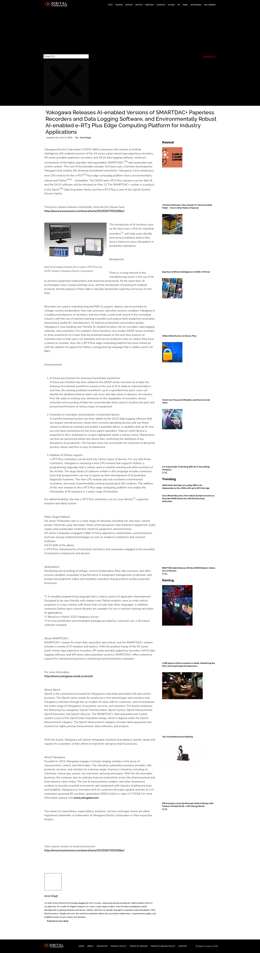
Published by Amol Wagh (57, 921)
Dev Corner (209, 5)
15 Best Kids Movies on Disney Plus (179, 336)
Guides (171, 5)
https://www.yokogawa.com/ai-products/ (68, 676)
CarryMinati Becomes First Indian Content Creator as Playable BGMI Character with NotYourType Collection (188, 498)
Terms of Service (138, 946)
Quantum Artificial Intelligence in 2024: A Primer (186, 272)
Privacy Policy (118, 946)
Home (81, 946)
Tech (110, 5)
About (90, 946)
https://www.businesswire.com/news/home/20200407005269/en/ (84, 211)
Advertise (102, 946)
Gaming (119, 5)
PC (179, 5)
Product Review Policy (163, 946)
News (185, 5)
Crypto (138, 5)
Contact (182, 946)
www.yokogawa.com (87, 798)
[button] (66, 31)
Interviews (196, 5)
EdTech (129, 5)
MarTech (149, 5)
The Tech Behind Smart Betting (177, 737)
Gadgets (161, 5)
